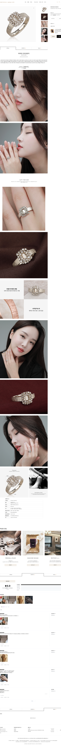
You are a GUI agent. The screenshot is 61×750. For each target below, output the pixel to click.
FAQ (0, 732)
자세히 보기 (56, 32)
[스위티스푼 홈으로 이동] (7, 2)
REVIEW (24, 48)
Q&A (39, 48)
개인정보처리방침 (16, 731)
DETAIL (8, 48)
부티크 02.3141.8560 (2, 730)
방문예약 (53, 36)
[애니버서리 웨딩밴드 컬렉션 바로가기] (52, 730)
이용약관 (15, 730)
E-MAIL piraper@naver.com (3, 731)
